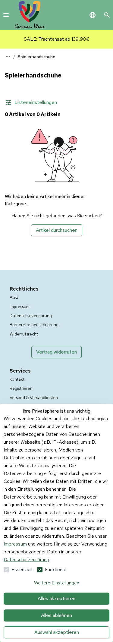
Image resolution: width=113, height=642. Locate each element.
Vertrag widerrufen (56, 352)
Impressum (15, 544)
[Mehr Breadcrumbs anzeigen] (8, 56)
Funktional (55, 569)
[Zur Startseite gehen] (29, 15)
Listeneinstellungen (35, 102)
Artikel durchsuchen (56, 230)
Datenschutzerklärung (26, 559)
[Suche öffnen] (107, 15)
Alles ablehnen (56, 615)
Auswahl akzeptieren (56, 632)
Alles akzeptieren (56, 598)
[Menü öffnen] (6, 15)
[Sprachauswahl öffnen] (92, 15)
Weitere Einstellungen (56, 583)
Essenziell (21, 569)
